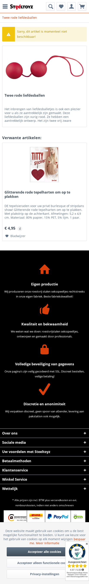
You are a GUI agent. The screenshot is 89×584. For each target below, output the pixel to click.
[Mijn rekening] (71, 6)
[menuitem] (6, 6)
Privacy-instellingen (44, 574)
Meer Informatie (47, 543)
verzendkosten (59, 500)
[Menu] (6, 6)
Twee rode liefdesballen (25, 95)
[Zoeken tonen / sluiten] (50, 6)
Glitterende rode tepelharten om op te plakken (37, 194)
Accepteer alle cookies (44, 552)
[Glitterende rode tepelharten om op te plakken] (44, 164)
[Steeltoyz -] (22, 7)
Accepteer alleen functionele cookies (44, 563)
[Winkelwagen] (82, 6)
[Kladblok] (61, 6)
